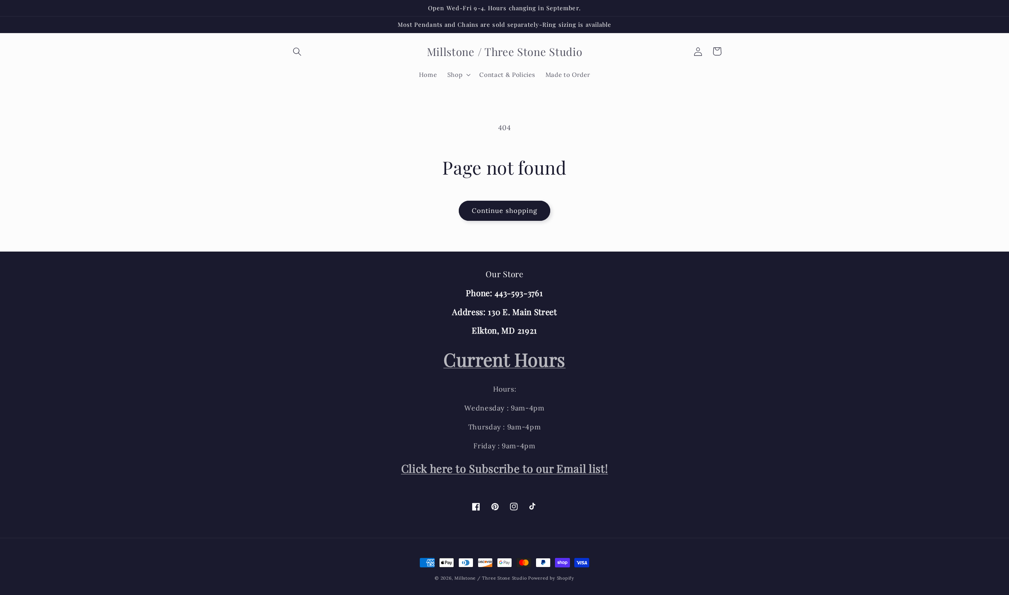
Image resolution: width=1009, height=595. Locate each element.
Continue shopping (505, 210)
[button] (297, 51)
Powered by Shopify (551, 578)
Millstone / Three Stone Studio (490, 578)
